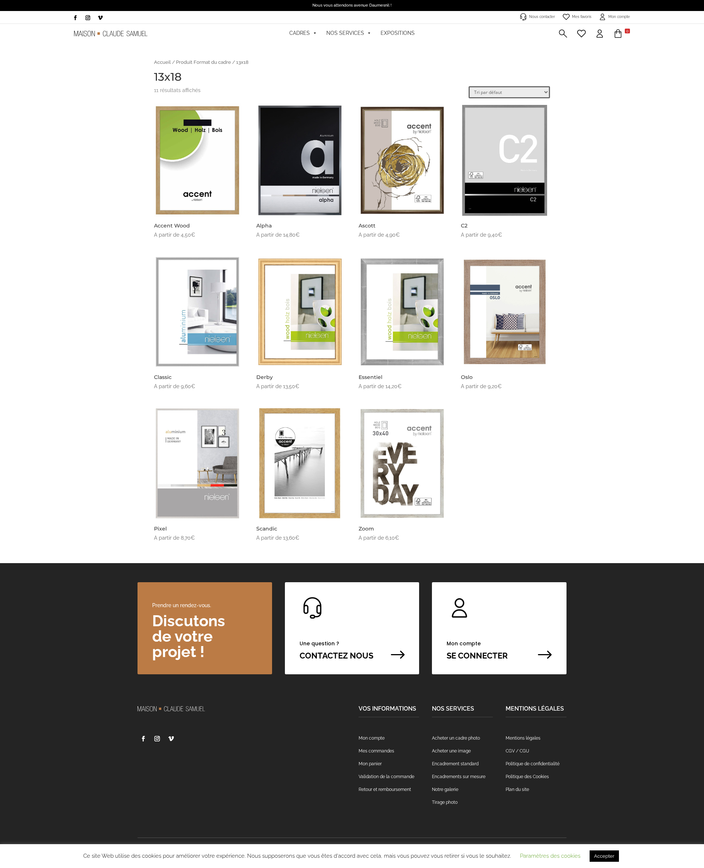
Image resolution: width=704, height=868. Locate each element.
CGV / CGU (517, 751)
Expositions (398, 33)
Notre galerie (445, 789)
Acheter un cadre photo (456, 738)
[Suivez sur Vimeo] (100, 18)
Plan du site (517, 789)
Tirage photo (445, 802)
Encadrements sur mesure (458, 776)
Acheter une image (451, 751)
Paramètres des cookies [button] (550, 856)
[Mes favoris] (581, 33)
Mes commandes (376, 751)
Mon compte (619, 17)
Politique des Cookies (527, 776)
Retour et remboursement (385, 789)
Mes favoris (581, 17)
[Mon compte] (599, 33)
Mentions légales (523, 738)
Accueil (162, 62)
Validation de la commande (386, 776)
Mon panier (370, 763)
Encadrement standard (455, 763)
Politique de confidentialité (533, 763)
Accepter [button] (604, 856)
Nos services (345, 33)
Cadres (299, 33)
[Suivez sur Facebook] (75, 18)
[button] (563, 33)
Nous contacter (542, 17)
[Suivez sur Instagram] (87, 18)
